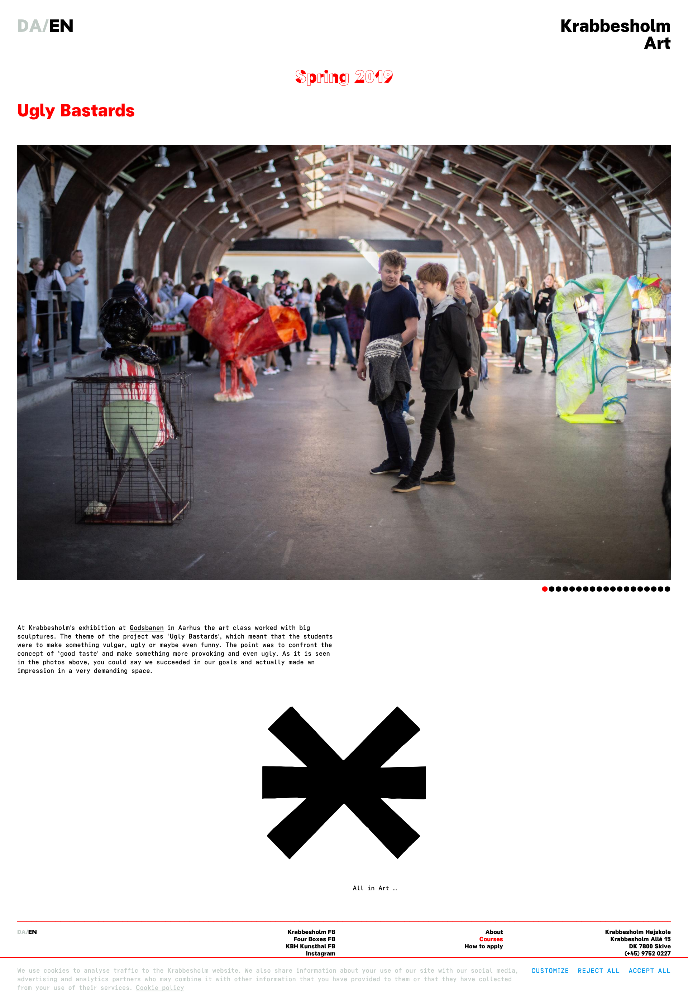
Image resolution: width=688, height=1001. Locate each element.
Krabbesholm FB (311, 932)
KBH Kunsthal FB (310, 946)
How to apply (483, 946)
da (29, 26)
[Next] (622, 362)
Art (657, 43)
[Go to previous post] (344, 862)
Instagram (320, 953)
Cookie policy (160, 988)
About (494, 932)
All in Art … (375, 888)
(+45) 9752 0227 (648, 953)
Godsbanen (147, 628)
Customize (550, 970)
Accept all (650, 970)
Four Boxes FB (314, 939)
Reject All (599, 970)
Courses (491, 939)
